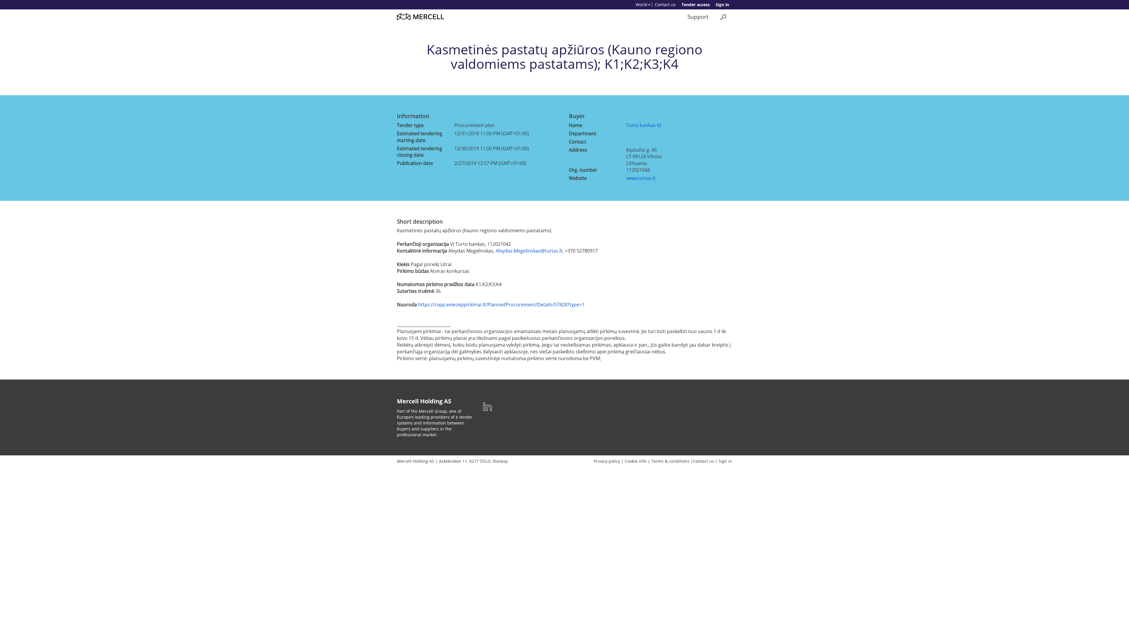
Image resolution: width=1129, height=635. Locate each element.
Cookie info (636, 461)
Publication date (415, 163)
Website (578, 178)
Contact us (665, 4)
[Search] (723, 16)
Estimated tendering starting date (419, 136)
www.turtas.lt (641, 178)
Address (578, 150)
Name (575, 125)
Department (582, 133)
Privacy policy (607, 461)
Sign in (722, 4)
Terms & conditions (670, 461)
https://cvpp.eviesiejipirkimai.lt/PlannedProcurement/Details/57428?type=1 (501, 304)
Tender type (410, 125)
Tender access (696, 4)
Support (698, 17)
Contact (577, 141)
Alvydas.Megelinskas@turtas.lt (529, 251)
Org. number (583, 170)
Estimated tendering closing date (419, 151)
